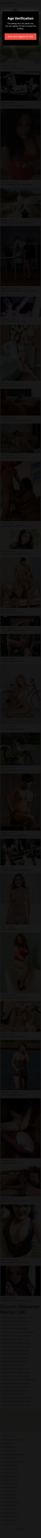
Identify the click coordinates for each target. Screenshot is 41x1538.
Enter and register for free (20, 36)
